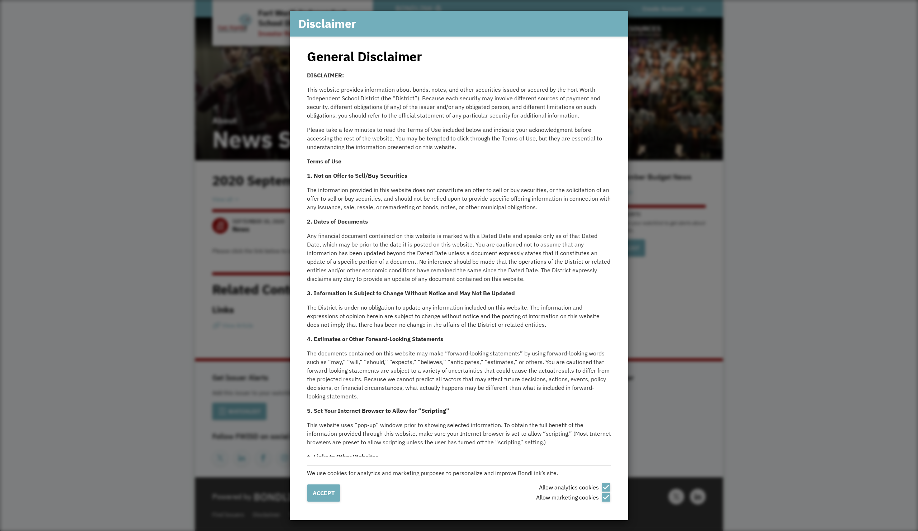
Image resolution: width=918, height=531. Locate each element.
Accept (324, 493)
